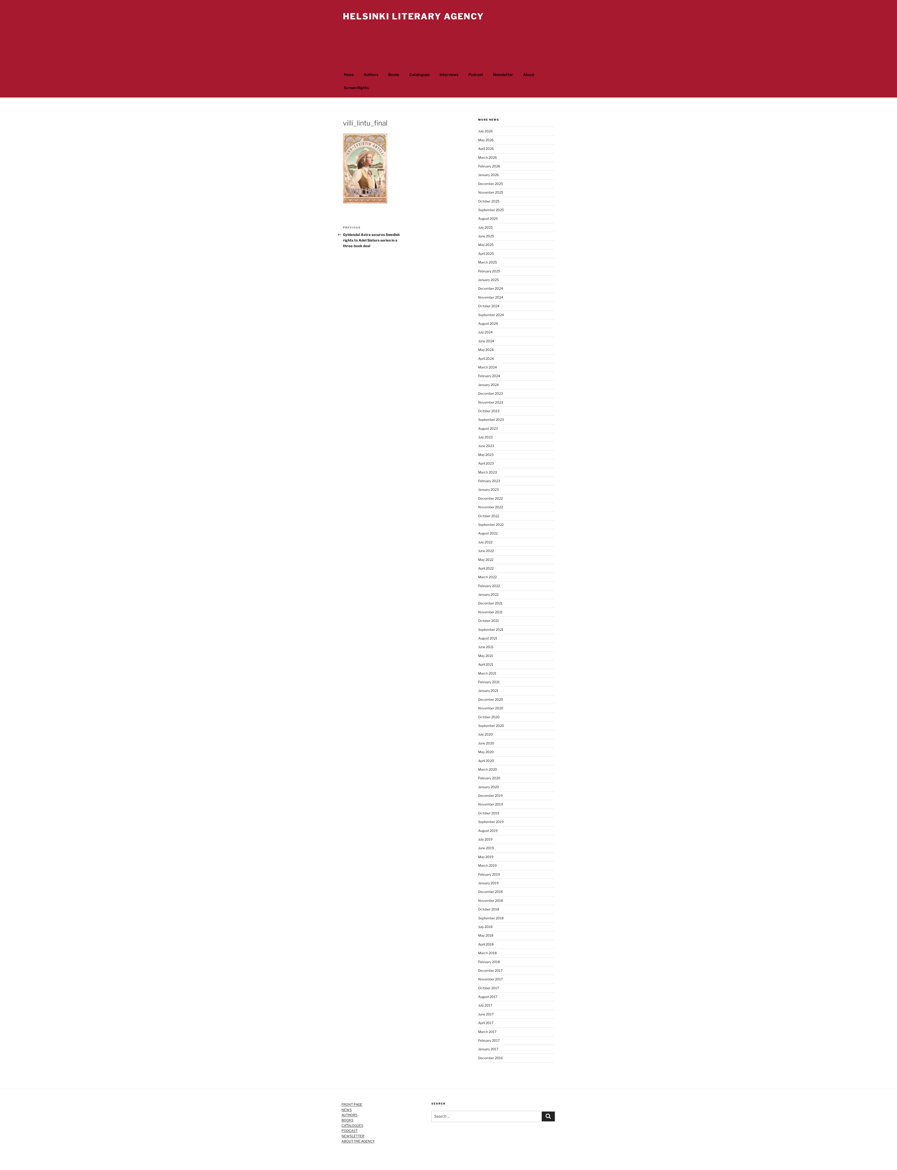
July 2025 (485, 227)
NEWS (347, 1110)
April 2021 (485, 664)
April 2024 (486, 359)
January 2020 (488, 787)
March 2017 (487, 1032)
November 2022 (490, 507)
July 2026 (485, 131)
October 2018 (488, 909)
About (528, 74)
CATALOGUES (352, 1125)
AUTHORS (349, 1115)
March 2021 (487, 673)
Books (393, 74)
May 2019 (485, 857)
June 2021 (486, 647)
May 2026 (486, 140)
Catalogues (419, 74)
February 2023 (489, 481)
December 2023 (490, 393)
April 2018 (486, 944)
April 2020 (486, 761)
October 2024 (488, 306)
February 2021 (489, 682)
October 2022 (488, 516)
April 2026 (486, 149)
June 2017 (486, 1014)
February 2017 (489, 1040)
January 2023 (488, 489)
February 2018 (489, 962)
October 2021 (488, 621)
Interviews (449, 74)
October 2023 (488, 411)
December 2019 (490, 796)
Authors (371, 74)
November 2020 (490, 708)
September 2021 (490, 630)
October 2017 (488, 988)
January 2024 (488, 385)
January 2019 (488, 883)
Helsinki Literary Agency (413, 16)
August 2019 (488, 831)
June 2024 (486, 341)
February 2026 (489, 166)
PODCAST (350, 1131)
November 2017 (490, 979)
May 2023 (486, 455)
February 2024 (489, 376)
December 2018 (490, 892)
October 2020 (489, 717)
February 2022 (489, 586)
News (349, 74)
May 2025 (486, 245)
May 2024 (486, 350)
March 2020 (487, 769)
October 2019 (488, 813)
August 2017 (487, 997)
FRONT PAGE (352, 1104)
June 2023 (486, 446)
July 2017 (485, 1005)
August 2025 (488, 218)
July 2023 (485, 437)
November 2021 (490, 612)
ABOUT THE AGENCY (358, 1141)
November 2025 (490, 192)
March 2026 (487, 157)
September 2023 (491, 420)
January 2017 (488, 1049)
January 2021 (488, 691)
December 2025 (490, 184)
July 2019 (485, 839)
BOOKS (347, 1120)
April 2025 (486, 254)
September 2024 (491, 315)
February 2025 (489, 271)
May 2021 (485, 656)
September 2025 (491, 210)
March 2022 (487, 577)
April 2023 (486, 463)
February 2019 (489, 874)
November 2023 (490, 402)
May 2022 (485, 560)
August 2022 (488, 533)
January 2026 (488, 175)
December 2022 (490, 498)
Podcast (475, 74)
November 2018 (490, 901)
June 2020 (486, 743)
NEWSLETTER (353, 1136)
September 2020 (491, 726)
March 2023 (487, 472)
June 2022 (486, 551)
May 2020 (486, 752)
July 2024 (485, 332)
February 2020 (489, 778)
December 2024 (490, 288)
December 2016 (490, 1058)
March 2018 (487, 953)
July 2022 (485, 542)
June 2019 (486, 848)
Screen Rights (356, 88)
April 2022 (486, 568)
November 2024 (490, 297)
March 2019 (487, 865)
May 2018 (485, 935)
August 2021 (487, 638)
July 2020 (485, 734)
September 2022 (491, 525)
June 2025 (486, 236)
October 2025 (488, 201)
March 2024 (487, 367)
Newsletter (503, 74)
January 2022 (488, 594)
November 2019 (490, 804)
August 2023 (488, 428)
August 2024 (488, 323)
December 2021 (490, 603)
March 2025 (487, 262)
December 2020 (490, 699)
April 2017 (485, 1023)
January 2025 (488, 280)
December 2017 (490, 970)
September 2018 (491, 918)
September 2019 (491, 822)
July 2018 (485, 927)
